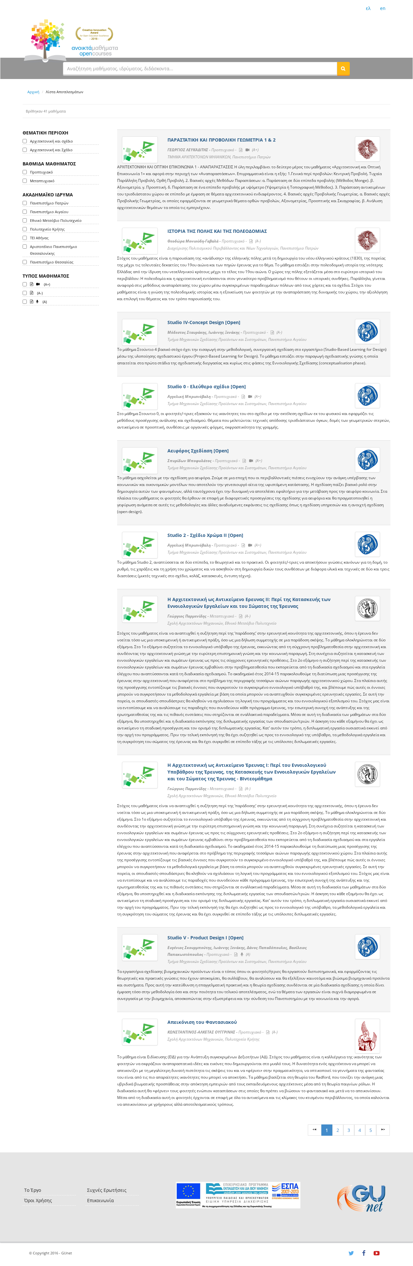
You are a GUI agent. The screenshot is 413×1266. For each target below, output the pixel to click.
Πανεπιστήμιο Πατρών (49, 203)
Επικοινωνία (100, 1200)
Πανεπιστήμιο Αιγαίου (49, 211)
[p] (383, 1130)
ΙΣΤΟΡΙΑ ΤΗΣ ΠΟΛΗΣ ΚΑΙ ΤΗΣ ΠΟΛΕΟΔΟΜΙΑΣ (217, 231)
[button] (343, 68)
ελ (368, 8)
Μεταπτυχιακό (42, 180)
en (383, 8)
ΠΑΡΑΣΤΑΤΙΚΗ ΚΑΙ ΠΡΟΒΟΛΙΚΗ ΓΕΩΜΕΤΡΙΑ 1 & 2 (221, 140)
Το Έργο (32, 1190)
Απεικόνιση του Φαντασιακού (202, 1022)
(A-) (39, 293)
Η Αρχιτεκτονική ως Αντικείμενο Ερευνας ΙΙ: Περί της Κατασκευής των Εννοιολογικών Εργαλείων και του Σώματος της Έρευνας (248, 602)
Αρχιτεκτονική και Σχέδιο (51, 149)
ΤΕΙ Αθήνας (39, 237)
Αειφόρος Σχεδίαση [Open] (198, 451)
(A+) (46, 284)
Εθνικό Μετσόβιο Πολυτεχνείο (56, 220)
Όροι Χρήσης (38, 1200)
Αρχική (33, 91)
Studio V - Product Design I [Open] (205, 938)
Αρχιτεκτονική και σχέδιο (51, 141)
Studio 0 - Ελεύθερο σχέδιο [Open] (206, 386)
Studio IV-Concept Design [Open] (203, 322)
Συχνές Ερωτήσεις (106, 1190)
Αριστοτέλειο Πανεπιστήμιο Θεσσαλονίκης (53, 250)
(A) (44, 301)
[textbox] (200, 68)
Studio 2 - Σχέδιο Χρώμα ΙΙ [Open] (205, 535)
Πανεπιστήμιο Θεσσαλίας (51, 262)
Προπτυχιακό (41, 172)
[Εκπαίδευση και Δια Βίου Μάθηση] (238, 1195)
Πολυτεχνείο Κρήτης (47, 229)
